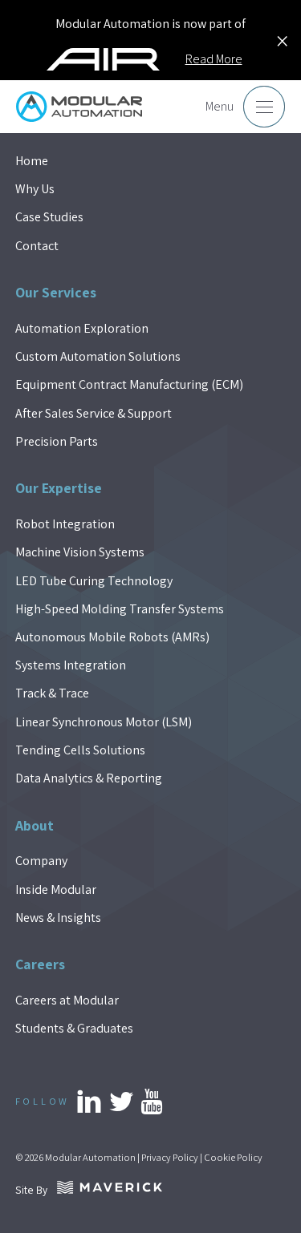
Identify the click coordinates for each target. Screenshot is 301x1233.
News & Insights (58, 917)
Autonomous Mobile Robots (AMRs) (112, 637)
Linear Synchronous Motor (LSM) (103, 722)
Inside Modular (55, 889)
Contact (37, 245)
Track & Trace (52, 693)
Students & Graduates (74, 1028)
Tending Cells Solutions (80, 750)
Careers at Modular (67, 1000)
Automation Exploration (81, 328)
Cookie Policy (233, 1157)
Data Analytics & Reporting (88, 778)
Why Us (35, 188)
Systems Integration (70, 665)
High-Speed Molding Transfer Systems (119, 608)
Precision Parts (56, 441)
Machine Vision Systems (79, 552)
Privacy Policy (169, 1157)
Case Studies (49, 216)
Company (41, 860)
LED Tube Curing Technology (94, 580)
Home (31, 160)
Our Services (55, 292)
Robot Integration (65, 523)
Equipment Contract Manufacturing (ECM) (129, 384)
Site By (35, 1189)
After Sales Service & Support (93, 413)
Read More (213, 59)
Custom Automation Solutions (98, 356)
